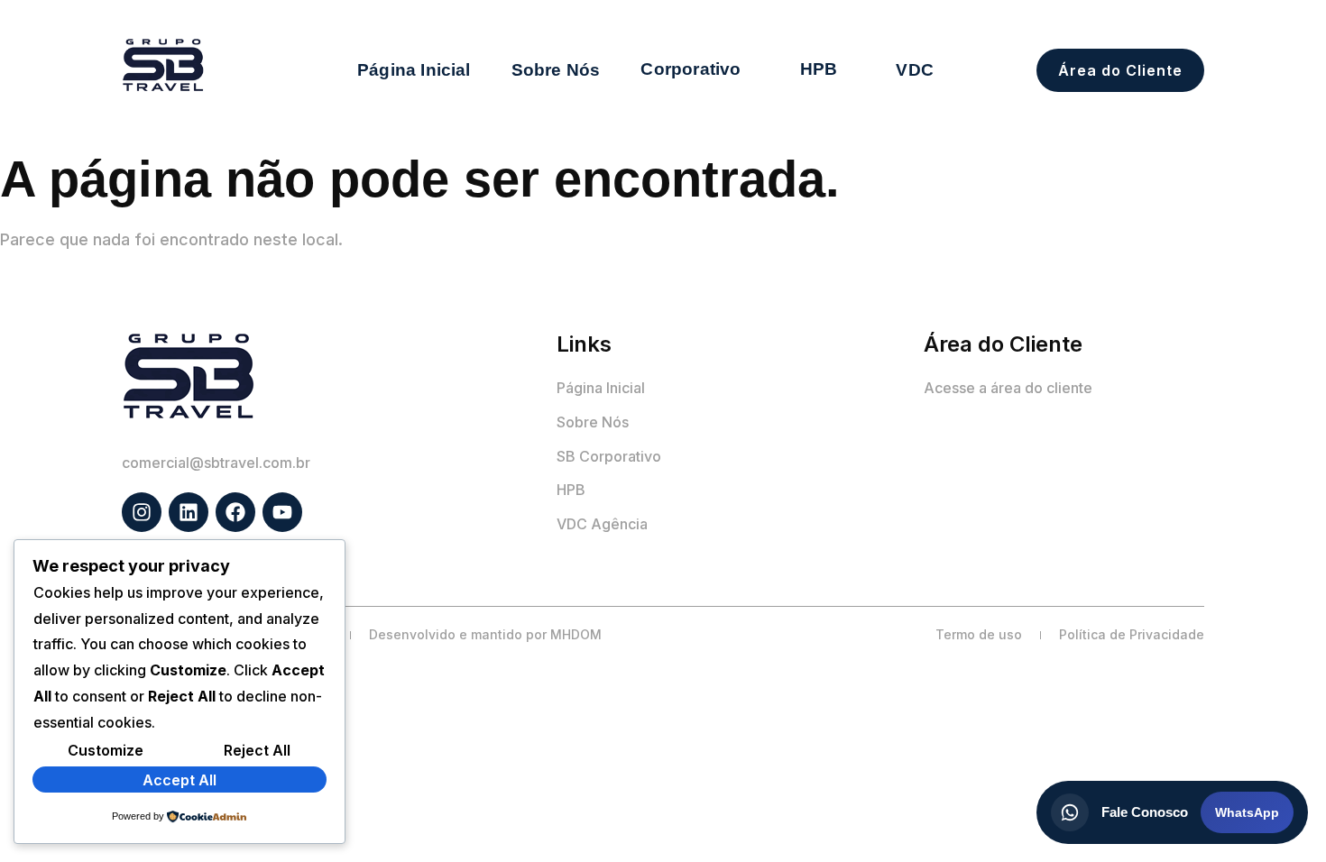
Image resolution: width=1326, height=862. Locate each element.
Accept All (179, 780)
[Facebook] (235, 512)
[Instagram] (141, 512)
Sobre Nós (556, 69)
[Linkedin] (188, 512)
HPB (819, 69)
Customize (105, 750)
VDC (915, 69)
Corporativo (690, 69)
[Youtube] (282, 512)
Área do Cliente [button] (1120, 70)
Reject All (257, 750)
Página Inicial (414, 69)
